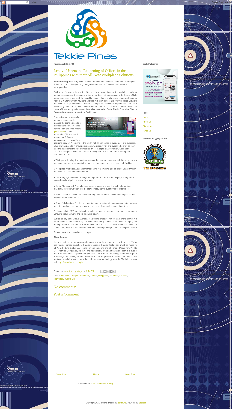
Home (96, 374)
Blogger (142, 403)
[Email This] (102, 271)
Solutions (114, 276)
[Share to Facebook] (111, 271)
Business (65, 276)
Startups (123, 276)
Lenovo (93, 276)
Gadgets (74, 276)
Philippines (103, 276)
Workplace (70, 279)
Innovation (84, 276)
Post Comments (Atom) (102, 384)
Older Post (130, 374)
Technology (59, 279)
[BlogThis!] (105, 271)
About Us (147, 122)
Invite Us (147, 131)
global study (59, 131)
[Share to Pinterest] (114, 271)
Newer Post (61, 374)
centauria (122, 403)
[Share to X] (108, 271)
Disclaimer (147, 126)
